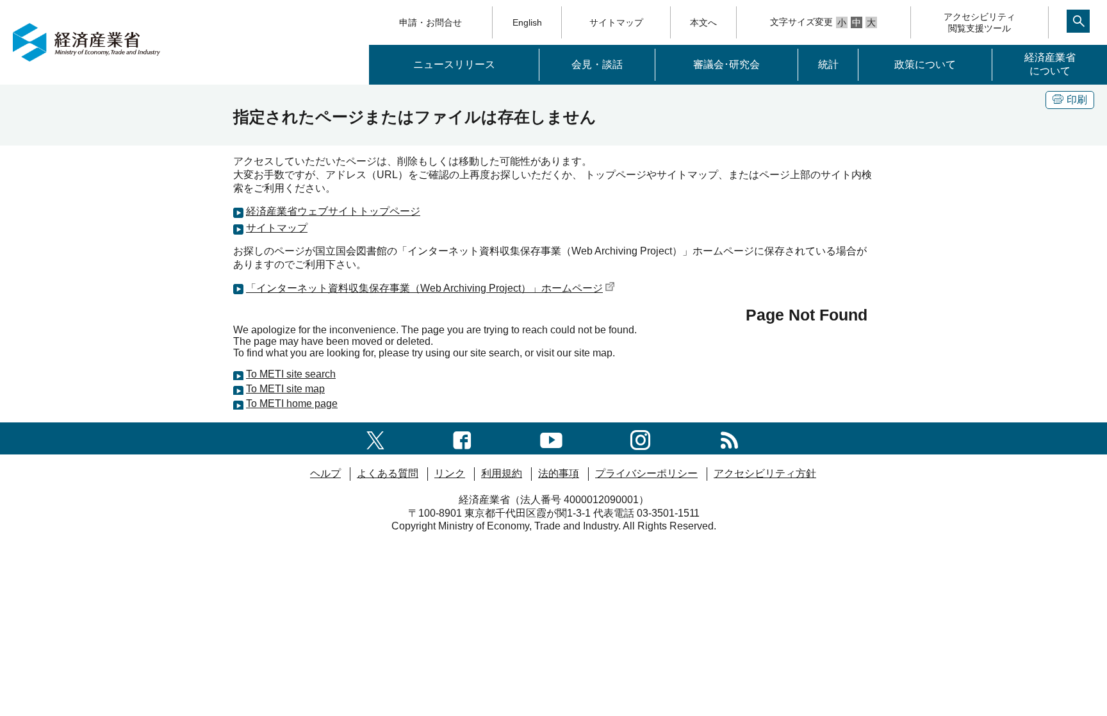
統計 (828, 64)
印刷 (1077, 99)
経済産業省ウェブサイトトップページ (333, 211)
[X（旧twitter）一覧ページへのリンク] (375, 438)
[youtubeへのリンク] (551, 438)
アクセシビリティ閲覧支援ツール (979, 22)
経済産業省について (1050, 64)
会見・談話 (597, 64)
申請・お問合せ (430, 22)
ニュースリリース (454, 64)
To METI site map (285, 388)
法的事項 (558, 473)
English (527, 22)
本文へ (703, 22)
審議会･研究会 (726, 64)
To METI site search (291, 374)
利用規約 (501, 473)
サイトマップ (616, 22)
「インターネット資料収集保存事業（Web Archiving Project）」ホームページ (424, 288)
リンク (449, 473)
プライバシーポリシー (646, 473)
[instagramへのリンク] (640, 438)
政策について (925, 64)
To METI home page (292, 403)
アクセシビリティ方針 (765, 473)
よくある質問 (387, 473)
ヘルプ (325, 473)
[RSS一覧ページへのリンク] (729, 438)
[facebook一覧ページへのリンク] (462, 438)
